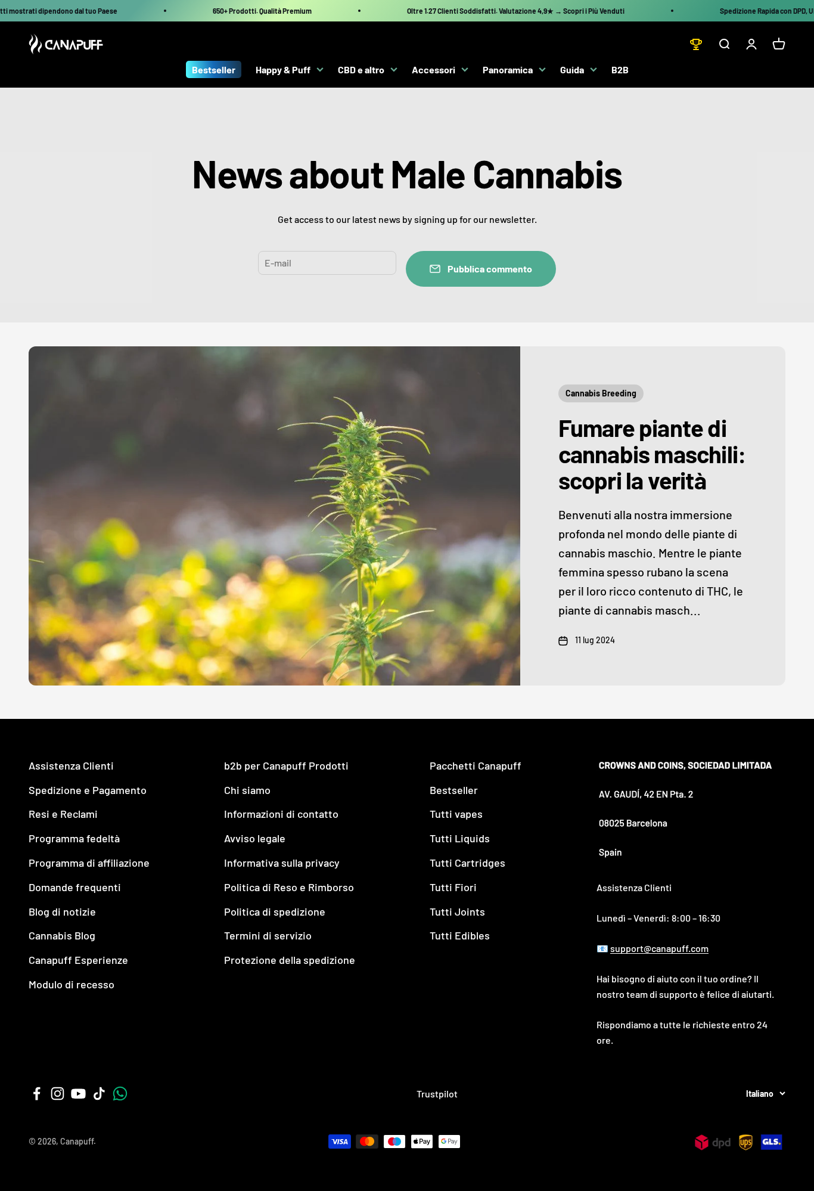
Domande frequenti (75, 887)
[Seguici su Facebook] (37, 1093)
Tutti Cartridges (467, 862)
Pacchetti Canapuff (475, 765)
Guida (572, 69)
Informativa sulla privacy (282, 862)
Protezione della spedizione (289, 959)
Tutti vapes (456, 813)
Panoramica (508, 69)
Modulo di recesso (71, 984)
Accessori (433, 69)
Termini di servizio (268, 935)
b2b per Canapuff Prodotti (286, 765)
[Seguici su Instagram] (57, 1093)
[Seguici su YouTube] (78, 1093)
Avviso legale (254, 838)
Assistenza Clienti (71, 765)
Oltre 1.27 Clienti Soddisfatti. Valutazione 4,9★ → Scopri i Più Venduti (516, 11)
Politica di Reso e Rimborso (289, 887)
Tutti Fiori (453, 887)
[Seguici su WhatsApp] (120, 1093)
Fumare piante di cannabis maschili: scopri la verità (652, 453)
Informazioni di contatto (281, 813)
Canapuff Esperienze (78, 959)
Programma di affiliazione (89, 862)
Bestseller (213, 69)
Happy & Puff (283, 69)
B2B (620, 69)
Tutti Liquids (460, 838)
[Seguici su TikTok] (99, 1093)
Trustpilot (437, 1093)
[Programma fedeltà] (696, 44)
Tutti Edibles (460, 935)
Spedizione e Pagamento (88, 789)
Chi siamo (247, 789)
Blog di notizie (62, 911)
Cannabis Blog (62, 935)
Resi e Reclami (63, 813)
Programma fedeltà (74, 838)
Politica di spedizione (274, 911)
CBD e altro (361, 69)
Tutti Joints (457, 911)
